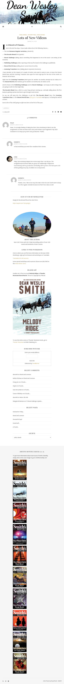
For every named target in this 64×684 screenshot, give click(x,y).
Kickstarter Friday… (18, 411)
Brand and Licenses (25, 374)
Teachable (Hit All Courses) (20, 258)
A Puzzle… (23, 382)
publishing (41, 35)
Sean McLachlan (17, 389)
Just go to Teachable (36, 97)
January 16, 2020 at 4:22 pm (20, 158)
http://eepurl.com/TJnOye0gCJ (21, 203)
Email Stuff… (16, 423)
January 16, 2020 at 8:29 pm (24, 180)
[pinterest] (8, 681)
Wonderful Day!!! (17, 419)
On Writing (32, 35)
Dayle (14, 386)
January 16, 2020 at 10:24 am (20, 143)
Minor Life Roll (24, 397)
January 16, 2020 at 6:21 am (16, 124)
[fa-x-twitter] (3, 681)
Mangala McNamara (18, 401)
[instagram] (5, 681)
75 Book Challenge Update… (34, 401)
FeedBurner (35, 363)
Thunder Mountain (18, 342)
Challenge (23, 35)
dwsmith (7, 112)
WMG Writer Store (20, 263)
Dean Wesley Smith (32, 10)
